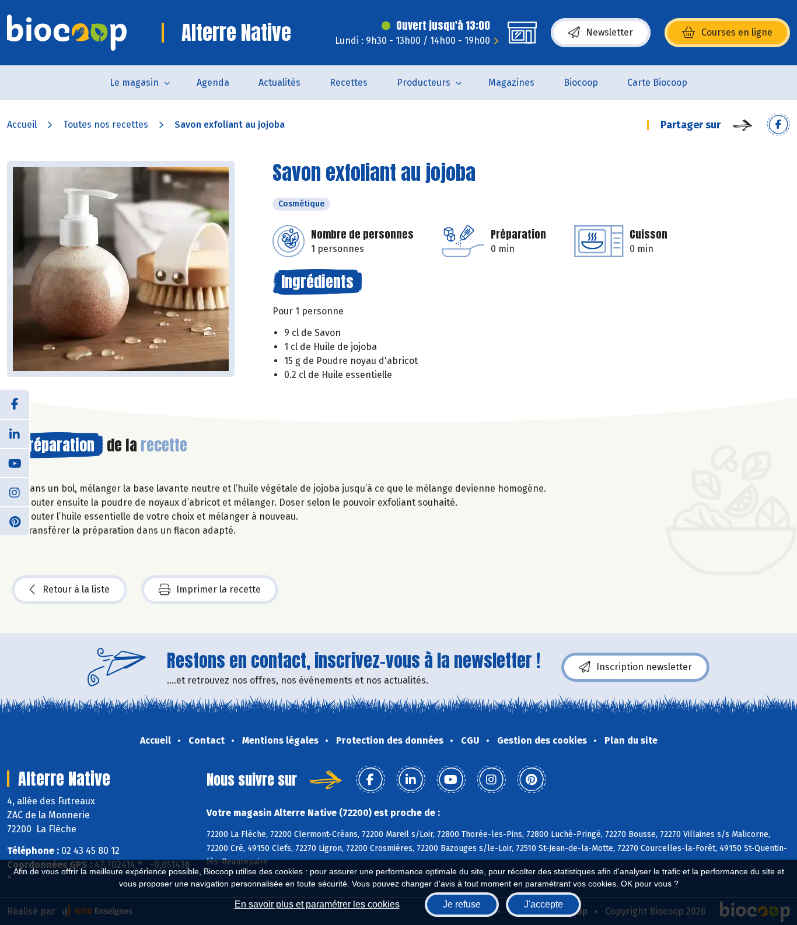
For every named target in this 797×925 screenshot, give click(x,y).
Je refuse (462, 904)
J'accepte (543, 904)
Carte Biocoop (657, 82)
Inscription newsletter (644, 666)
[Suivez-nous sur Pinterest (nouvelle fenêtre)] (14, 520)
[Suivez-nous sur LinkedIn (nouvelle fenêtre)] (14, 433)
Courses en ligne (736, 32)
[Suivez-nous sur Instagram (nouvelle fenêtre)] (14, 491)
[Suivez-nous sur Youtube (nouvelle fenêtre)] (14, 462)
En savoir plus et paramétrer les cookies (317, 904)
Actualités (279, 82)
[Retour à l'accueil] (67, 33)
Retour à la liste (76, 589)
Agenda (213, 82)
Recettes (349, 82)
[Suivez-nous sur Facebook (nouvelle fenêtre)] (14, 404)
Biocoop (581, 82)
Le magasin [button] (134, 82)
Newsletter (609, 32)
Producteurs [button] (423, 82)
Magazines (511, 82)
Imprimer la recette (218, 589)
